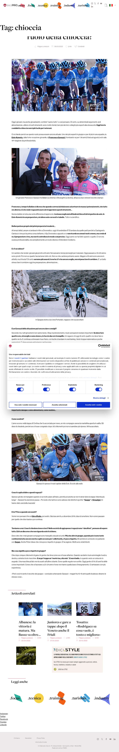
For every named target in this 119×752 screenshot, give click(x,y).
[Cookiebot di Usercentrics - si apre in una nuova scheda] (100, 346)
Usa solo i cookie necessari (26, 405)
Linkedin (92, 6)
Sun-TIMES (63, 748)
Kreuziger (97, 500)
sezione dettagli (90, 377)
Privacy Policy (41, 738)
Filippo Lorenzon (43, 46)
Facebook (98, 3)
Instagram (92, 3)
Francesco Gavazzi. (56, 137)
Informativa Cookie (41, 742)
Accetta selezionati (59, 405)
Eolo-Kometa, (17, 137)
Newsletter (28, 738)
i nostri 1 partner (21, 358)
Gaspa (87, 500)
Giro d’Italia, (37, 516)
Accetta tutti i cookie (93, 405)
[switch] (46, 389)
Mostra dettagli (99, 398)
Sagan (17, 542)
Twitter (95, 3)
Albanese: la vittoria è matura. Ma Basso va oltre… (30, 628)
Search (106, 5)
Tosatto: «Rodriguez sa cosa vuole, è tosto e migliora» (88, 628)
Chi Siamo (17, 738)
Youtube (101, 3)
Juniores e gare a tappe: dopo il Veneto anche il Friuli (59, 628)
